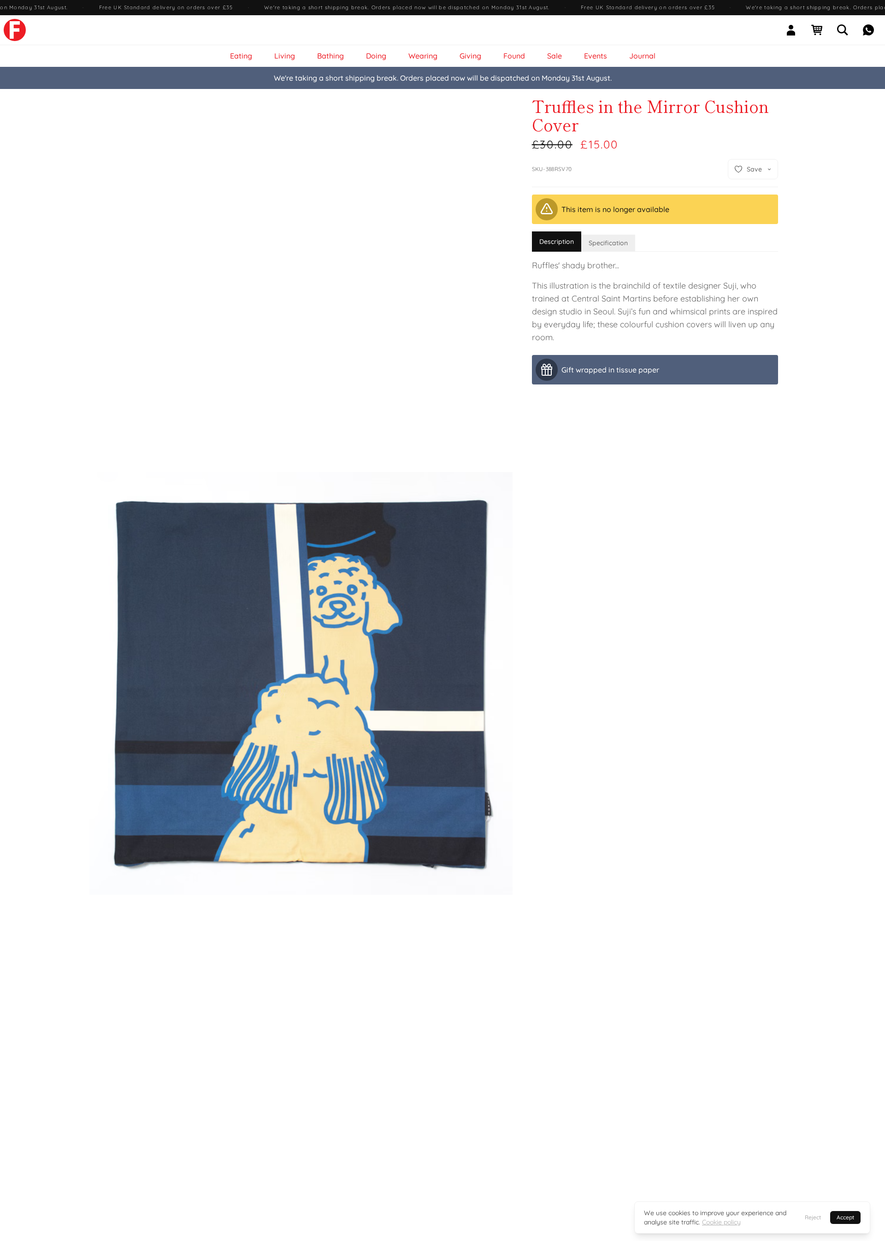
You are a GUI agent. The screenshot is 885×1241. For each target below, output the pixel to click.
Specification (608, 243)
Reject (813, 1217)
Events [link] (595, 55)
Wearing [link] (422, 55)
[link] (15, 30)
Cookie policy (721, 1222)
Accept (845, 1217)
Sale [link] (554, 55)
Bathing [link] (330, 55)
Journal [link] (642, 55)
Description (556, 241)
